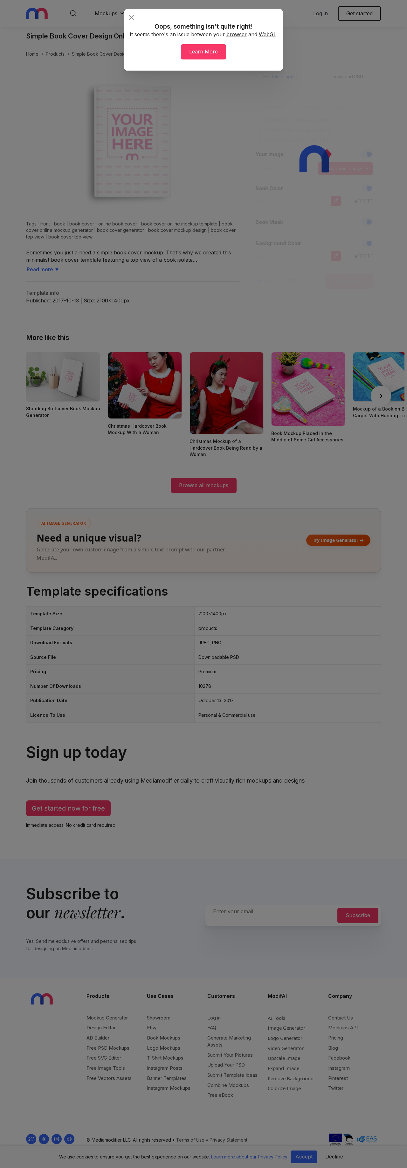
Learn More (203, 51)
